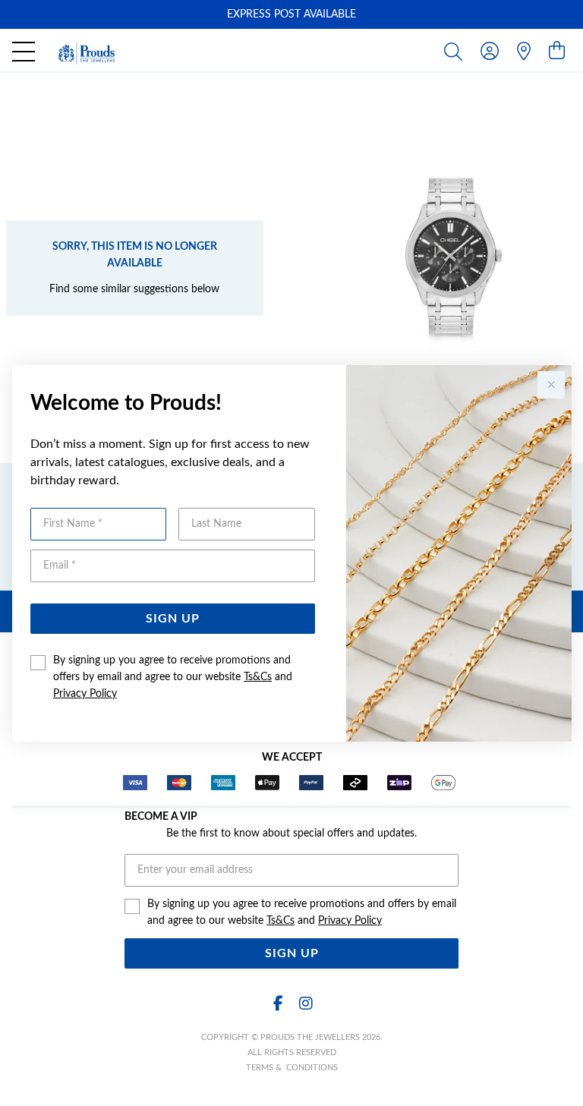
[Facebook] (278, 1004)
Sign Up (173, 619)
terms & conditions (292, 1067)
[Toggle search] (456, 51)
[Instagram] (305, 1004)
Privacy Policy (85, 693)
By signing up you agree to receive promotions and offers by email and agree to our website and (172, 677)
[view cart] (557, 52)
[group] (291, 14)
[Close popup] (551, 385)
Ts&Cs (258, 677)
